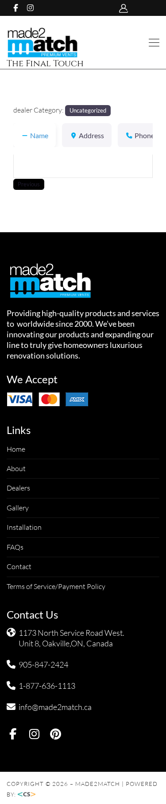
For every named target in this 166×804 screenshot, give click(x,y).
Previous (29, 184)
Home (16, 449)
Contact (19, 566)
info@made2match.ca (55, 707)
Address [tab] (91, 135)
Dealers (18, 487)
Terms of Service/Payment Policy (56, 586)
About (16, 468)
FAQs (15, 547)
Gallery (18, 507)
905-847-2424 (43, 664)
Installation (24, 527)
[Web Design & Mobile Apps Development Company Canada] (29, 794)
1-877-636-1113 (47, 686)
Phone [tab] (144, 135)
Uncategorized (87, 110)
